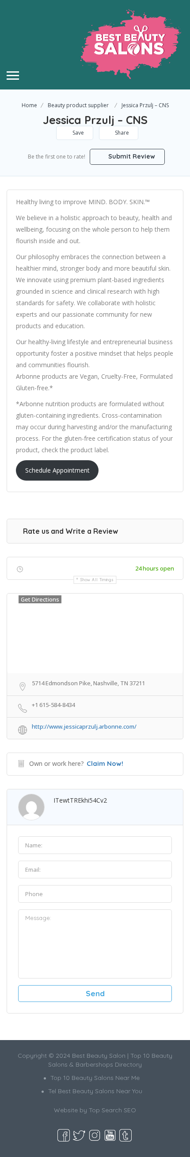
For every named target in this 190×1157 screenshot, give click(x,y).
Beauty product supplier (78, 105)
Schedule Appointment (57, 470)
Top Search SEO (112, 1110)
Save (77, 132)
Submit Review (130, 156)
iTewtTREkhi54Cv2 (80, 800)
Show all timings (97, 579)
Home (29, 105)
